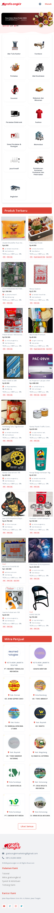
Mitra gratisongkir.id (11, 877)
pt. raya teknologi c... (38, 620)
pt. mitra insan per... (11, 524)
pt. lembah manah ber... (12, 249)
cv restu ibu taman (37, 249)
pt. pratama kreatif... (11, 295)
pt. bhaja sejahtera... (11, 386)
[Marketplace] (11, 846)
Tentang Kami (8, 885)
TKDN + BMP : (11, 254)
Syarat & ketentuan (11, 881)
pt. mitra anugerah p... (11, 340)
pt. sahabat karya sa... (38, 386)
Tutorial (5, 873)
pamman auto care (10, 572)
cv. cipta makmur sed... (39, 432)
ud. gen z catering (37, 340)
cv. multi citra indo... (38, 570)
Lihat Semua (27, 826)
